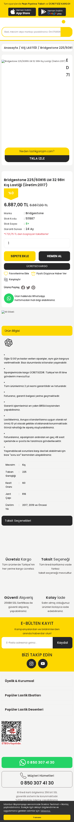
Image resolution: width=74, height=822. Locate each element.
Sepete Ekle (20, 256)
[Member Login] (68, 23)
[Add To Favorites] (16, 274)
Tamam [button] (37, 817)
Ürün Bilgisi (12, 331)
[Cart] (61, 23)
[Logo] (21, 22)
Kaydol (62, 643)
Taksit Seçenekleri (18, 520)
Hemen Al (54, 256)
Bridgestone (35, 213)
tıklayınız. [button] (46, 810)
